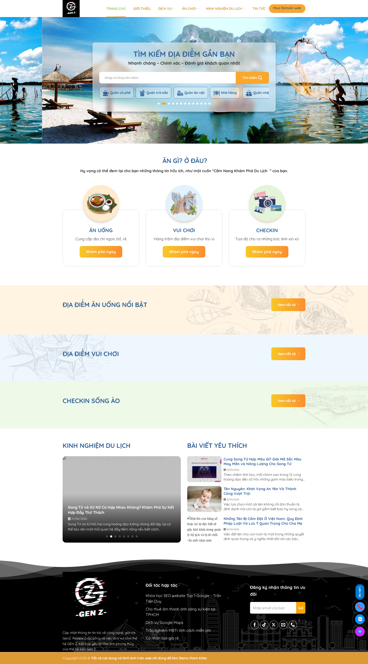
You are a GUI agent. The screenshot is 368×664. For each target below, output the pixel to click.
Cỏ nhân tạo (156, 638)
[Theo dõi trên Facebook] (254, 624)
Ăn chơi (189, 8)
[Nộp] (252, 78)
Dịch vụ (165, 8)
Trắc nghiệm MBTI (162, 630)
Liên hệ (360, 592)
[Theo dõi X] (273, 624)
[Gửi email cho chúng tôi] (283, 624)
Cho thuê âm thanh (162, 609)
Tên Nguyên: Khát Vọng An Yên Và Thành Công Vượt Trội (260, 491)
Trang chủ (116, 8)
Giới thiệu (142, 8)
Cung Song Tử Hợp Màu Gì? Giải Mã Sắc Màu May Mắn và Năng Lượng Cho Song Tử (262, 461)
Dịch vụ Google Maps (164, 622)
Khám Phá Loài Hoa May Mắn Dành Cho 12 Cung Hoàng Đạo (134, 505)
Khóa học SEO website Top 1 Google (177, 595)
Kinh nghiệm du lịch (224, 8)
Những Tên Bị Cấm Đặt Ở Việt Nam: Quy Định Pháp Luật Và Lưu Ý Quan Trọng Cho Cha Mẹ (263, 521)
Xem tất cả (287, 305)
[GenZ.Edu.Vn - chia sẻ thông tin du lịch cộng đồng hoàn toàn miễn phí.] (81, 8)
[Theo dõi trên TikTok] (264, 624)
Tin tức (259, 8)
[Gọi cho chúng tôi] (293, 624)
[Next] (355, 80)
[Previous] (13, 80)
